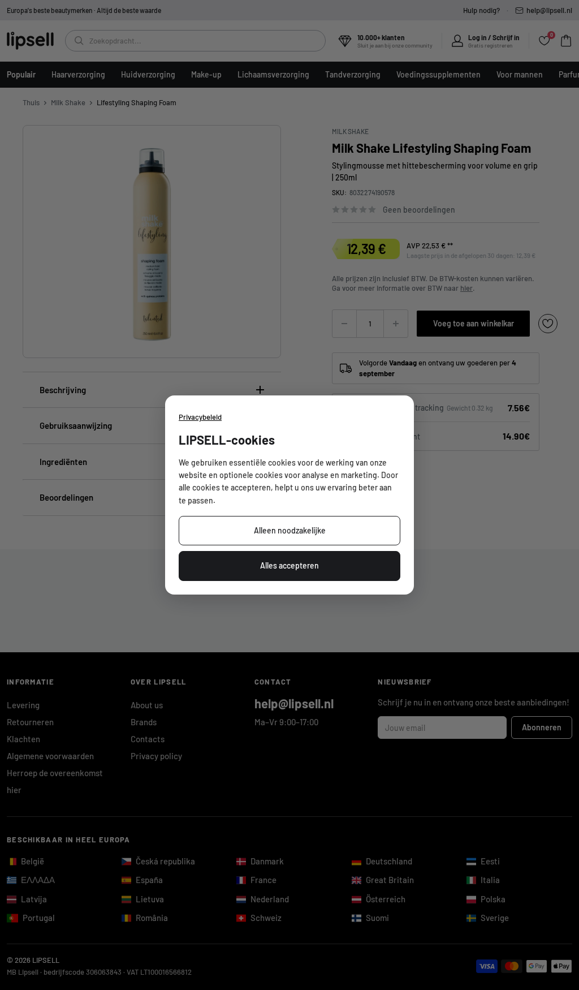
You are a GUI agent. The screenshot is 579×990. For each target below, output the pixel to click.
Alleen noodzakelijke (290, 530)
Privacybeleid (200, 416)
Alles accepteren (289, 565)
